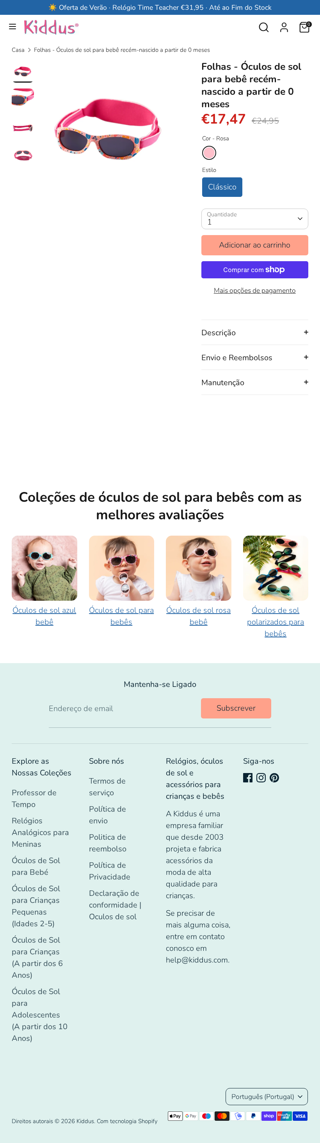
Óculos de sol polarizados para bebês (275, 622)
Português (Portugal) (262, 1096)
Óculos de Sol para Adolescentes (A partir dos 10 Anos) (40, 1015)
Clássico (222, 187)
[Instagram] (261, 777)
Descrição (218, 332)
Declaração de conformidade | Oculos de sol (115, 905)
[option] (109, 132)
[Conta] (284, 25)
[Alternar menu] (12, 27)
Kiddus (85, 1121)
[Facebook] (247, 777)
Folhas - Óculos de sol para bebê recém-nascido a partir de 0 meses (122, 50)
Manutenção (222, 382)
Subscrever (236, 708)
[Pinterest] (274, 777)
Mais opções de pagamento (255, 290)
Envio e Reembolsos (236, 357)
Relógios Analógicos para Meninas (40, 832)
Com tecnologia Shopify (127, 1121)
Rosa (209, 153)
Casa (18, 50)
